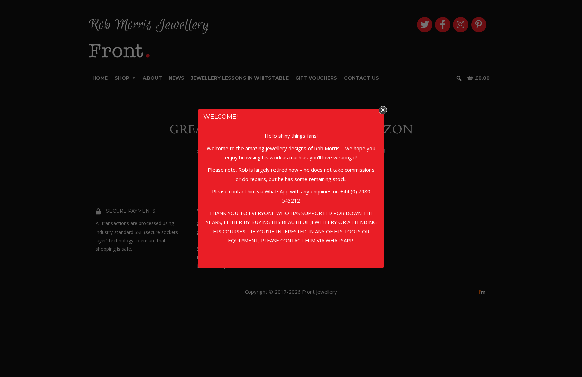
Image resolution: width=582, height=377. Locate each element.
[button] (383, 110)
